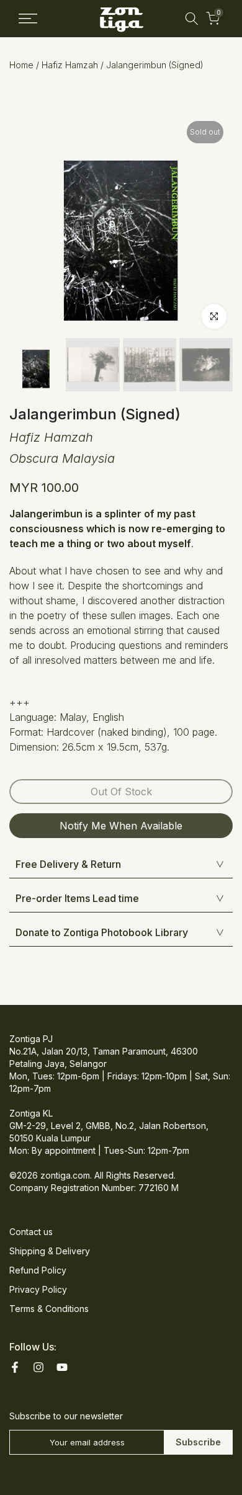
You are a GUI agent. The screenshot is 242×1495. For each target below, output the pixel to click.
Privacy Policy (38, 1289)
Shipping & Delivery (49, 1251)
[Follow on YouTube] (62, 1367)
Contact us (31, 1231)
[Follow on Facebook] (14, 1367)
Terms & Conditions (49, 1308)
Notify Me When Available (121, 825)
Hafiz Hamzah (70, 65)
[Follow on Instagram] (38, 1367)
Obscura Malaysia (62, 458)
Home (21, 65)
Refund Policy (37, 1270)
